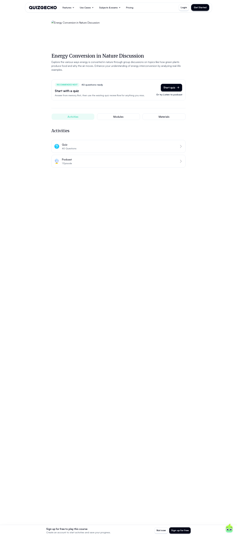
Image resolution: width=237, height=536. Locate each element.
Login (184, 7)
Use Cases (85, 7)
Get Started (200, 7)
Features (67, 7)
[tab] (72, 116)
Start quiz (169, 87)
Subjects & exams (108, 7)
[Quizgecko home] (43, 7)
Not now (161, 530)
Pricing (129, 7)
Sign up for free (180, 530)
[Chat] (229, 528)
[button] (118, 146)
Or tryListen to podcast (169, 94)
